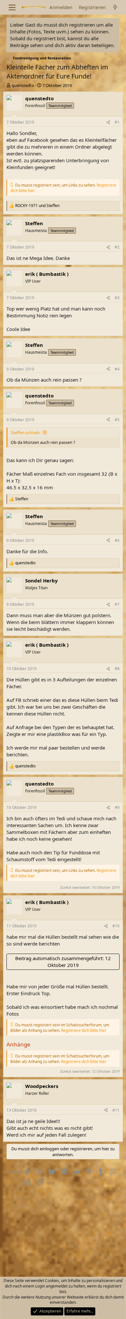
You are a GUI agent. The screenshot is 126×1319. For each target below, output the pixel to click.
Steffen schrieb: (25, 432)
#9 (117, 807)
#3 (117, 297)
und (37, 205)
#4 (117, 369)
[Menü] (12, 7)
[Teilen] (108, 122)
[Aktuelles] (115, 7)
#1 (117, 122)
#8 (117, 668)
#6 (117, 540)
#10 (116, 926)
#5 (117, 419)
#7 (117, 604)
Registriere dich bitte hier (83, 1030)
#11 (116, 1110)
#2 (117, 247)
